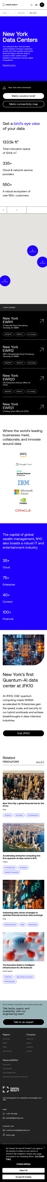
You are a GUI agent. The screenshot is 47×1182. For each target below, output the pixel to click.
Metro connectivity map (23, 104)
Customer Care (8, 1126)
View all (39, 762)
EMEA (5, 1043)
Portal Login (10, 1135)
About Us (29, 1039)
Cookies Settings (24, 1164)
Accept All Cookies (23, 1177)
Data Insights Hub (9, 1073)
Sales (5, 1109)
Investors (29, 1047)
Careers (29, 1051)
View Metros (7, 1051)
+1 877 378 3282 (11, 1114)
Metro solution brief (23, 95)
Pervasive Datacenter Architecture (15, 1077)
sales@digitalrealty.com (14, 1118)
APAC (5, 1047)
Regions (6, 1034)
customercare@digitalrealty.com (18, 1130)
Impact (28, 1043)
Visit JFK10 (23, 733)
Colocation (7, 1064)
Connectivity (7, 1069)
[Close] (44, 1147)
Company (30, 1034)
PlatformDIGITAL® (10, 1060)
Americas (6, 1039)
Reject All (23, 1170)
